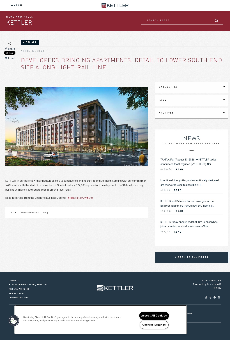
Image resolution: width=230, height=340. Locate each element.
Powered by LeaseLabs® (207, 284)
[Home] (115, 5)
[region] (100, 319)
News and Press (29, 213)
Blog (45, 213)
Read (179, 169)
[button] (14, 320)
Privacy (217, 288)
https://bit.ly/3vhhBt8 (80, 197)
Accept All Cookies (154, 315)
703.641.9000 (16, 294)
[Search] (217, 21)
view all (30, 42)
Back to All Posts (192, 257)
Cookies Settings (154, 324)
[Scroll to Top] (115, 288)
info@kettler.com (18, 298)
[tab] (191, 87)
